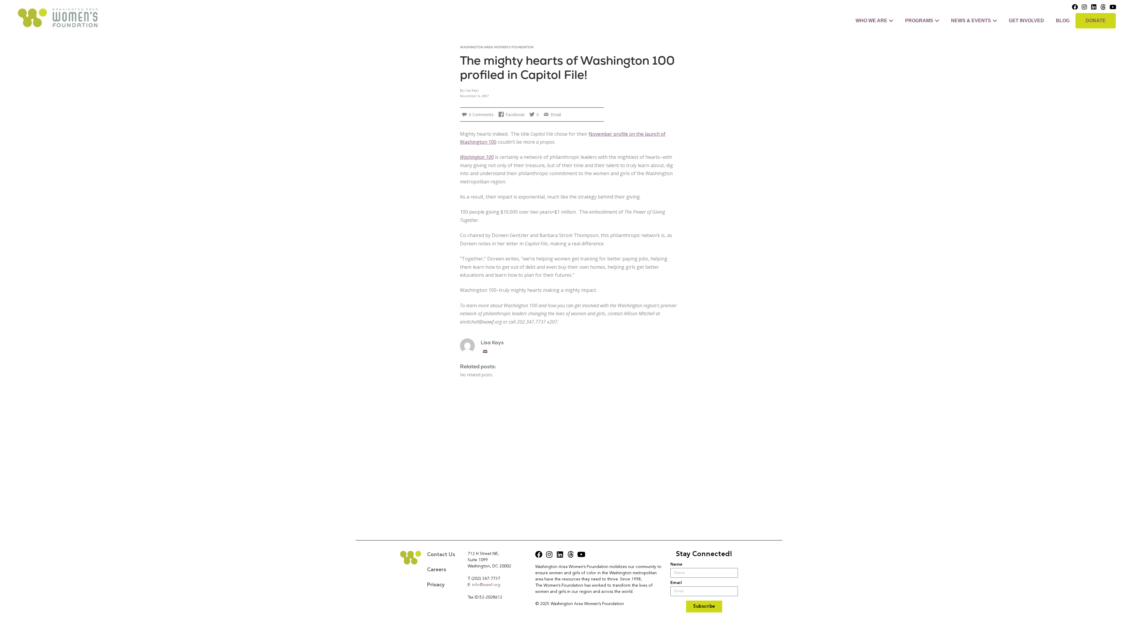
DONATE (1096, 20)
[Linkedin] (1094, 7)
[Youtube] (1113, 7)
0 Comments (481, 114)
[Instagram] (1084, 7)
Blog (1063, 20)
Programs (919, 20)
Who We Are (871, 20)
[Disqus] (569, 452)
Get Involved (1026, 20)
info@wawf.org (486, 585)
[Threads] (1103, 7)
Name (676, 564)
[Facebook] (1075, 7)
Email (485, 351)
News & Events (971, 20)
